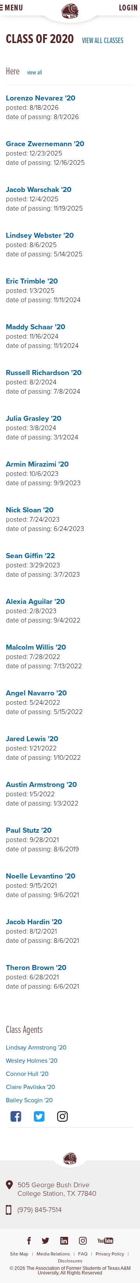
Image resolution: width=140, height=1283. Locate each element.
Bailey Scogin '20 (29, 1100)
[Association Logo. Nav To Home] (70, 11)
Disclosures (70, 1260)
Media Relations (53, 1253)
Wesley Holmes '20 (32, 1060)
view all (34, 72)
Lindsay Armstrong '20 (36, 1047)
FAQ (83, 1253)
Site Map (19, 1253)
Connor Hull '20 (27, 1073)
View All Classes (102, 40)
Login (128, 8)
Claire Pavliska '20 (30, 1086)
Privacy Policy (110, 1253)
